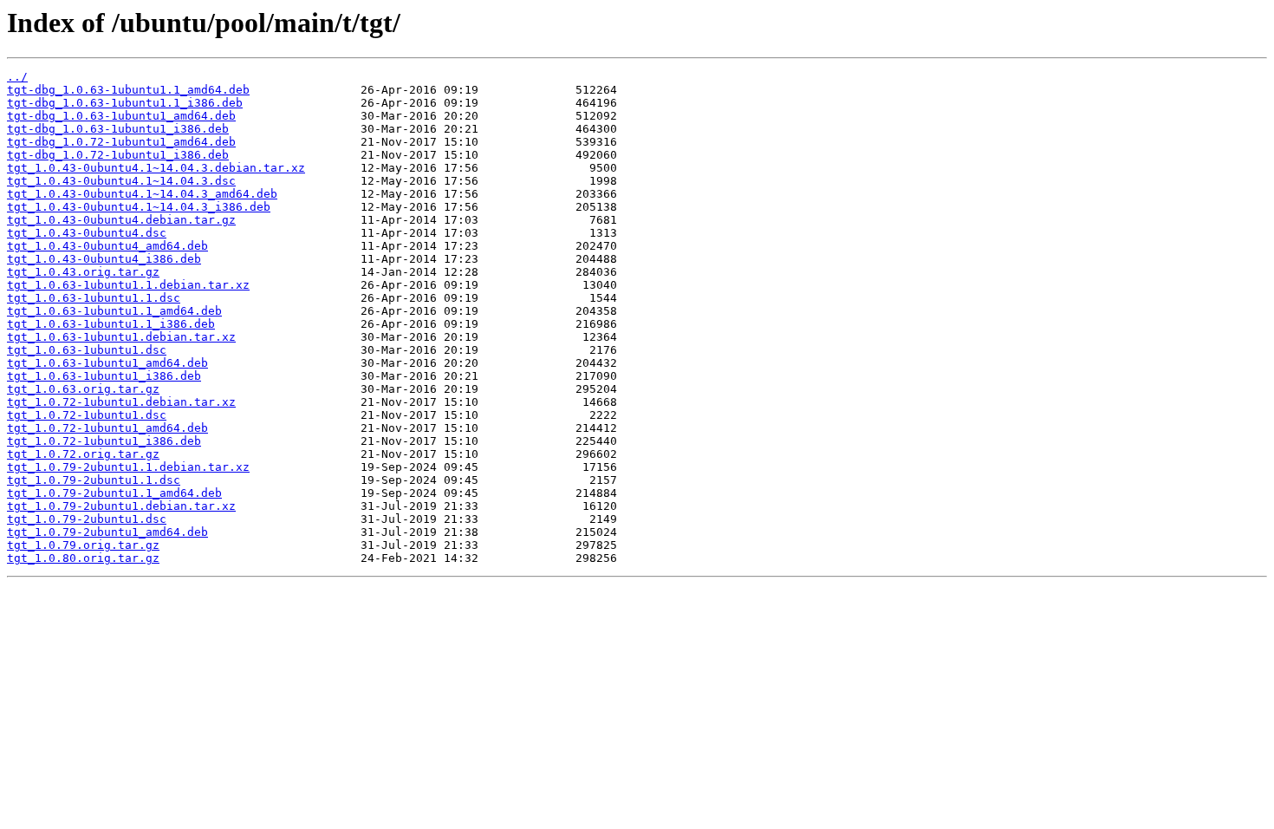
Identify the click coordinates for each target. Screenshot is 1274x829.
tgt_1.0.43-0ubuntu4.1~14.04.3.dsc (121, 180)
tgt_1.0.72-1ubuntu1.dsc (86, 414)
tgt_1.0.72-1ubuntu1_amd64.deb (107, 427)
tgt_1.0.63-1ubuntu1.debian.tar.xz (121, 336)
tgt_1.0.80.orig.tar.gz (83, 558)
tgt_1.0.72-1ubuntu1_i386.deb (104, 440)
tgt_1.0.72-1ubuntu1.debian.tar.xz (121, 401)
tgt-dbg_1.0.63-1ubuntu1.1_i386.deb (125, 102)
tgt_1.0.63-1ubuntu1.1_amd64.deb (114, 310)
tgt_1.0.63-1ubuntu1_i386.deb (104, 375)
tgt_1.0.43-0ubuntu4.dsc (86, 232)
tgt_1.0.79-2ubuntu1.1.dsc (93, 479)
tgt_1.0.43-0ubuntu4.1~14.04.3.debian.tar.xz (156, 167)
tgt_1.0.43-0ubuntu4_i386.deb (104, 258)
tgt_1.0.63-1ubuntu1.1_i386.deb (111, 323)
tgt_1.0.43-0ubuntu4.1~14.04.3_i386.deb (138, 206)
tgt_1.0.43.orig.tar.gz (83, 271)
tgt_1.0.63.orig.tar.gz (83, 388)
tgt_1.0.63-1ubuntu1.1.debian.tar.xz (128, 284)
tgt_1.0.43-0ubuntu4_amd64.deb (107, 245)
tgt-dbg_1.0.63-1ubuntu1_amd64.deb (121, 115)
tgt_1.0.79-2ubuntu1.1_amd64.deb (114, 492)
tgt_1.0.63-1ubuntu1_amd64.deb (107, 362)
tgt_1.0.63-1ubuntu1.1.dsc (93, 297)
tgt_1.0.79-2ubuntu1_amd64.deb (107, 532)
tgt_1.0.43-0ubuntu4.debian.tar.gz (121, 219)
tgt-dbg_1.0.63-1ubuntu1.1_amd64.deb (128, 89)
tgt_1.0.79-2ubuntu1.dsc (86, 518)
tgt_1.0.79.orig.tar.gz (83, 545)
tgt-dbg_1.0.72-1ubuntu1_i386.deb (118, 154)
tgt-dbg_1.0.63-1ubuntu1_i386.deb (118, 128)
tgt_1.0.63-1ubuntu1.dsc (86, 349)
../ (17, 76)
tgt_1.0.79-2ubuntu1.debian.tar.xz (121, 505)
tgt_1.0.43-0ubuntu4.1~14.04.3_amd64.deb (142, 193)
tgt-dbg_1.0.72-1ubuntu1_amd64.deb (121, 141)
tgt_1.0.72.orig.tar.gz (83, 453)
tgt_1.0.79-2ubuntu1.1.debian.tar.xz (128, 466)
